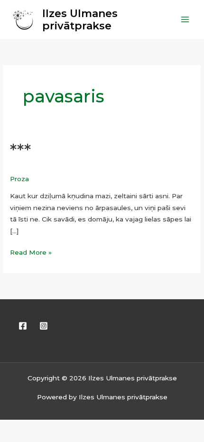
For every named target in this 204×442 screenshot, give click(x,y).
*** (20, 150)
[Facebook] (23, 326)
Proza (19, 179)
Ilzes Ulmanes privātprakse (80, 19)
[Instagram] (43, 326)
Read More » (31, 251)
